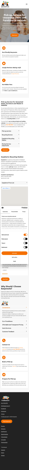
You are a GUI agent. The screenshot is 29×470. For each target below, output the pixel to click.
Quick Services (6, 328)
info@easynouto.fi (5, 406)
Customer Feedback (8, 331)
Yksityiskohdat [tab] (14, 211)
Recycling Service (7, 135)
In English (3, 439)
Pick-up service (6, 131)
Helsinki (3, 450)
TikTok (2, 414)
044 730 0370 (4, 403)
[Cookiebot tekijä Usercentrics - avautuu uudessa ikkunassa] (21, 208)
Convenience (6, 307)
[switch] (25, 239)
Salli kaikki (14, 253)
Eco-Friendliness (7, 321)
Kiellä (14, 261)
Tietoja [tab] (23, 211)
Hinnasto (3, 428)
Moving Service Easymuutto (6, 144)
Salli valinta (14, 257)
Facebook (3, 408)
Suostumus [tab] (5, 211)
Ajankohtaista (4, 434)
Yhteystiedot (4, 437)
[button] (26, 4)
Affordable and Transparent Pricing (12, 324)
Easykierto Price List (8, 183)
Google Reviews (15, 73)
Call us (14, 366)
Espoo (2, 452)
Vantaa (3, 455)
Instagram (3, 411)
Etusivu (3, 426)
